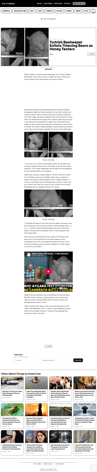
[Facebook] (75, 3)
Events (49, 11)
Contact (67, 3)
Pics (86, 11)
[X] (80, 3)
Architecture (20, 11)
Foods (59, 11)
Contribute (48, 3)
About (39, 3)
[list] (48, 11)
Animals (6, 11)
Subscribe (58, 3)
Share (92, 54)
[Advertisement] (48, 95)
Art (32, 11)
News (78, 11)
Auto (40, 11)
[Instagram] (77, 3)
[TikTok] (83, 3)
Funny (69, 11)
